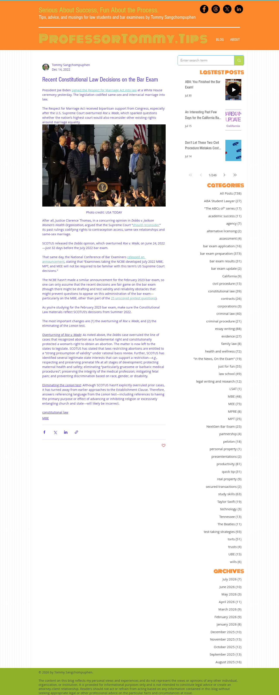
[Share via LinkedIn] (66, 432)
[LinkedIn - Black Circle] (239, 9)
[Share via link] (76, 432)
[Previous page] (201, 175)
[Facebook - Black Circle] (204, 9)
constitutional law (55, 412)
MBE (45, 418)
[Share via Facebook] (44, 432)
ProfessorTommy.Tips (123, 39)
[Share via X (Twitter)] (55, 432)
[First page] (190, 175)
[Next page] (224, 175)
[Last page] (235, 175)
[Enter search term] (239, 60)
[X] (227, 9)
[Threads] (215, 9)
